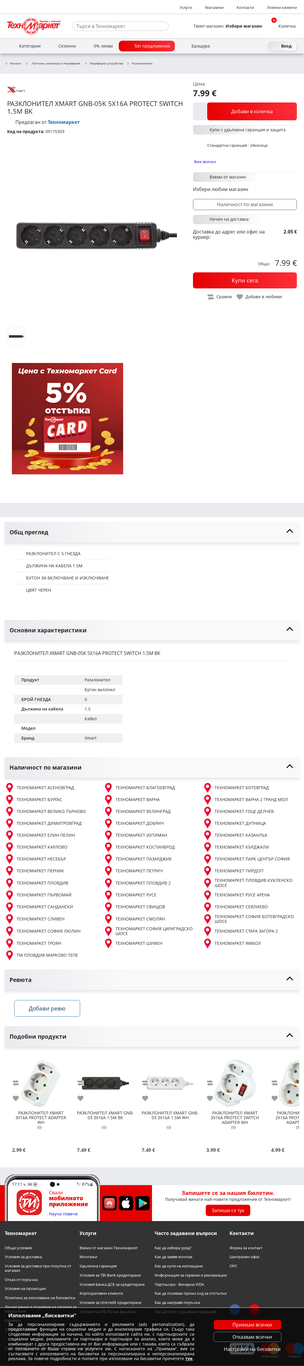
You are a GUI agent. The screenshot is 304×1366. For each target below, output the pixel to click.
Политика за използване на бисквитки (40, 1298)
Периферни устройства (107, 63)
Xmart (90, 738)
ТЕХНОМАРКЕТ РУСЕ (135, 895)
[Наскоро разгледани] (240, 46)
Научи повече (63, 1214)
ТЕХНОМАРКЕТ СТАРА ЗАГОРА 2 (246, 931)
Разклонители (142, 63)
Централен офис (244, 1257)
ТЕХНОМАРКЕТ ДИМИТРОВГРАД (49, 823)
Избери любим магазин (220, 189)
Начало (15, 63)
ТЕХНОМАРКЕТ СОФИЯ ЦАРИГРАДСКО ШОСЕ (154, 931)
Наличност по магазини (245, 204)
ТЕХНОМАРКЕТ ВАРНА (137, 799)
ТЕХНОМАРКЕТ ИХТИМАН (141, 835)
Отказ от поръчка (21, 1279)
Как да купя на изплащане (179, 1266)
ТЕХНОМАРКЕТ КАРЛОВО (42, 847)
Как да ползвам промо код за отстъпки (191, 1293)
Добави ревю (47, 1008)
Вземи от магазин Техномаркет (109, 1248)
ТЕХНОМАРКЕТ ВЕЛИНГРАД (143, 811)
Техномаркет (64, 122)
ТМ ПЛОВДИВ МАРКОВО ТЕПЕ (47, 955)
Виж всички (205, 161)
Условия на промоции (25, 1289)
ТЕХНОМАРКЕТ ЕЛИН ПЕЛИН (46, 835)
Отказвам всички (252, 1337)
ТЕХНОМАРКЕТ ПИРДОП (239, 871)
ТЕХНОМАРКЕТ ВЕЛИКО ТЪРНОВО (51, 811)
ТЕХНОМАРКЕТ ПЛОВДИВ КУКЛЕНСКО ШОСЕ (253, 883)
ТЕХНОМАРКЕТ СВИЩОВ (140, 906)
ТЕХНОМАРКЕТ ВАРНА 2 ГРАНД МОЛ (251, 799)
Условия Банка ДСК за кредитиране (112, 1284)
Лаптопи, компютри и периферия (56, 63)
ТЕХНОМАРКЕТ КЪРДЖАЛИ (242, 847)
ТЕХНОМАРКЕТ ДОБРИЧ (139, 823)
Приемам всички (252, 1324)
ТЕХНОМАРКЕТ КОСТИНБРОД (145, 847)
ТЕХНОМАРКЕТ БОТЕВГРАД (242, 787)
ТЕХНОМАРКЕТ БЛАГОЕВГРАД (145, 787)
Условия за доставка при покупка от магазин (38, 1268)
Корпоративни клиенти (101, 1293)
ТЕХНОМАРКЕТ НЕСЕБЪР (41, 859)
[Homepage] (34, 26)
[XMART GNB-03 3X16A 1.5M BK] (105, 1080)
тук (189, 1358)
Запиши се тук (228, 1210)
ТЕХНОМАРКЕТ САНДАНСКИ (45, 906)
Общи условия (18, 1248)
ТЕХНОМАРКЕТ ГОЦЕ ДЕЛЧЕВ (244, 811)
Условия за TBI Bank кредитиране (110, 1275)
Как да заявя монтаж (174, 1257)
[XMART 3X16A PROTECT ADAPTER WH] (41, 1080)
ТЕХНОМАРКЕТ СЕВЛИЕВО (241, 906)
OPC (233, 1266)
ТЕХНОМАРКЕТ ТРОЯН (39, 943)
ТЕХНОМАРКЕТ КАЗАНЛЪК (241, 835)
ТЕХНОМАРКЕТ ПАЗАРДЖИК (143, 859)
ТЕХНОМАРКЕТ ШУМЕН (138, 943)
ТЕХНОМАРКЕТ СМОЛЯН (140, 919)
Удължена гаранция (98, 1266)
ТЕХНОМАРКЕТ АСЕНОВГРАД (45, 787)
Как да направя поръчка (177, 1302)
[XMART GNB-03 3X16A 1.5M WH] (170, 1080)
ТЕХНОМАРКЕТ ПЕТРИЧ (139, 871)
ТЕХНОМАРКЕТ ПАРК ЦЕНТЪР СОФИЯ (252, 859)
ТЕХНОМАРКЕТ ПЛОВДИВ (42, 883)
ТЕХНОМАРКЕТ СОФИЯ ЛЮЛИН (48, 931)
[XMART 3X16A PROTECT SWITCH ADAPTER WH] (235, 1080)
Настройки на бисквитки (252, 1349)
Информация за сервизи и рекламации (191, 1275)
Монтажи (88, 1257)
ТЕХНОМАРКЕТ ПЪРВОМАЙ (44, 895)
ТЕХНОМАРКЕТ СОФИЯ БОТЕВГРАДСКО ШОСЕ (254, 919)
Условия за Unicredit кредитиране (110, 1302)
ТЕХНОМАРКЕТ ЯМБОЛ (238, 943)
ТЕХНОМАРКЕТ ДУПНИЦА (240, 823)
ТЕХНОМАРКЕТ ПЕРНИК (40, 871)
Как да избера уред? (173, 1248)
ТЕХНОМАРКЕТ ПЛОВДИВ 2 (143, 883)
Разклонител (97, 680)
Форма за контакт (245, 1248)
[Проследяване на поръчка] (250, 46)
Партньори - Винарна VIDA (179, 1284)
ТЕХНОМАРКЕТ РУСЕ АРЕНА (242, 895)
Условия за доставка (23, 1257)
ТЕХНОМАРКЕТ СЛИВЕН (40, 919)
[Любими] (261, 46)
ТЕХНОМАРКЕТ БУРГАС (39, 799)
